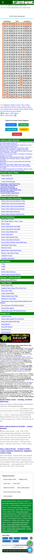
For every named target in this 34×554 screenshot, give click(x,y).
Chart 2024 (6, 483)
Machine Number (9, 488)
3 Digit (3, 264)
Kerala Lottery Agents (7, 308)
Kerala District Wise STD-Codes (10, 321)
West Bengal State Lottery (8, 245)
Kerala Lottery (11, 124)
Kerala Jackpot (5, 224)
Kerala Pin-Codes (6, 316)
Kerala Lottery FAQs (7, 285)
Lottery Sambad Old (7, 178)
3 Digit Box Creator (6, 255)
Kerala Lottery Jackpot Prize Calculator (12, 319)
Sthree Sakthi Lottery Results (8, 185)
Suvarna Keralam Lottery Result (9, 193)
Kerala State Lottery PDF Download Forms (13, 311)
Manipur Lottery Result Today (10, 253)
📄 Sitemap (15, 541)
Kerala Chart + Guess (7, 219)
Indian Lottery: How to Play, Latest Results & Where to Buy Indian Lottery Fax (15, 107)
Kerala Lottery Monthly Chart (9, 237)
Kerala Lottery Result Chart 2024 (10, 229)
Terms (11, 538)
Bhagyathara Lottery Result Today (10, 184)
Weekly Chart (23, 479)
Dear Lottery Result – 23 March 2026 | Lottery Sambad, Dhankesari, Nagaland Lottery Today (16, 451)
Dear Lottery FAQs (6, 291)
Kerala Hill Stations (7, 327)
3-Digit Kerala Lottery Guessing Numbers (13, 203)
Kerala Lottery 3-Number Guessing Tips (12, 214)
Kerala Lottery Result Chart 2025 (10, 226)
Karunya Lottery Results (7, 191)
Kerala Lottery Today (20, 5)
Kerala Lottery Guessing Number (10, 274)
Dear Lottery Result (23, 488)
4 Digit (3, 266)
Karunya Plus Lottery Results (8, 188)
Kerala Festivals (6, 332)
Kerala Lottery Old (6, 175)
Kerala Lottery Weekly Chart (9, 232)
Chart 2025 (16, 483)
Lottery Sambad (11, 129)
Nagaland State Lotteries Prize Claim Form (13, 288)
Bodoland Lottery (6, 248)
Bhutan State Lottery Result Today (11, 250)
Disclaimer (17, 538)
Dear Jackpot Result (25, 7)
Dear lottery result (22, 512)
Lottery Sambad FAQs (7, 293)
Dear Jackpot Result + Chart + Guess (12, 221)
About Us (5, 538)
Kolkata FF (24, 129)
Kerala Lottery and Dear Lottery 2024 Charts (14, 242)
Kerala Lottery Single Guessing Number (13, 206)
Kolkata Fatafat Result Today (9, 195)
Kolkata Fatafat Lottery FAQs (9, 296)
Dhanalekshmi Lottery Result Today (10, 190)
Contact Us (24, 538)
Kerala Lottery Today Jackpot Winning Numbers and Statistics (16, 302)
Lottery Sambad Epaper (8, 181)
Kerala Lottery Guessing (8, 272)
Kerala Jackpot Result (13, 7)
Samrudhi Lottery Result (7, 187)
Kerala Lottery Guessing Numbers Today (13, 201)
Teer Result (17, 134)
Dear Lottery (23, 124)
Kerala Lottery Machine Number (10, 240)
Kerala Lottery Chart (7, 234)
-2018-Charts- (9, 115)
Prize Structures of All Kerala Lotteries (12, 305)
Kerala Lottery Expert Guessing (10, 211)
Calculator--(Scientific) (7, 258)
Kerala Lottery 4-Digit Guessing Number (13, 209)
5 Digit (3, 269)
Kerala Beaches (5, 324)
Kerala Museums (6, 329)
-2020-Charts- (14, 113)
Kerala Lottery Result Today (12, 492)
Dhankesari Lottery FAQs (8, 299)
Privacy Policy (6, 541)
